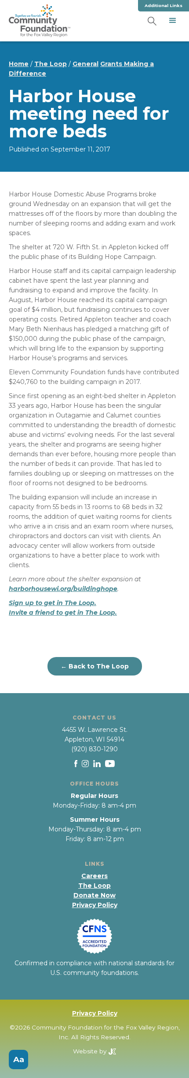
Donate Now (94, 895)
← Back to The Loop (95, 666)
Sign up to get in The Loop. (52, 603)
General (85, 64)
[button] (172, 20)
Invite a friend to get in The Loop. (63, 613)
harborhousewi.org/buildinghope (63, 589)
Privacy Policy (94, 905)
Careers (94, 876)
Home (19, 64)
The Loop (50, 64)
